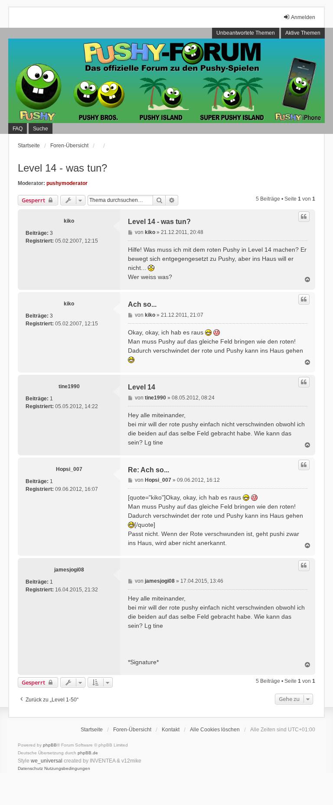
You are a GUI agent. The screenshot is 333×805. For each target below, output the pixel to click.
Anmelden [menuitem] (303, 17)
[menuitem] (30, 769)
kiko (69, 221)
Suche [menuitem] (40, 129)
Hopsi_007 (69, 469)
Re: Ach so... (148, 470)
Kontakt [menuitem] (171, 730)
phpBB (50, 745)
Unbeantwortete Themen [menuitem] (245, 33)
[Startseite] (166, 81)
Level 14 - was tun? (62, 168)
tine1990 (69, 386)
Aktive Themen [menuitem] (302, 33)
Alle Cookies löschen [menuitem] (215, 730)
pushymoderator (67, 183)
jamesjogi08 (69, 570)
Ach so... (142, 304)
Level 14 (141, 387)
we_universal (46, 761)
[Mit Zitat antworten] (304, 216)
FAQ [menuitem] (18, 129)
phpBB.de (88, 752)
